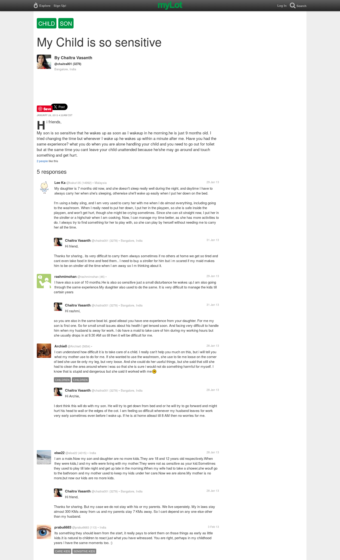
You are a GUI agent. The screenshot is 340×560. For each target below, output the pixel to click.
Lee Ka (59, 182)
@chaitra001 (63, 64)
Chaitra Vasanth (76, 58)
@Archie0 (74, 346)
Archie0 (60, 346)
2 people (42, 161)
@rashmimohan (88, 276)
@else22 (71, 453)
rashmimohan (65, 276)
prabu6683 (62, 527)
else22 (59, 452)
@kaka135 (73, 182)
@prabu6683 (80, 527)
